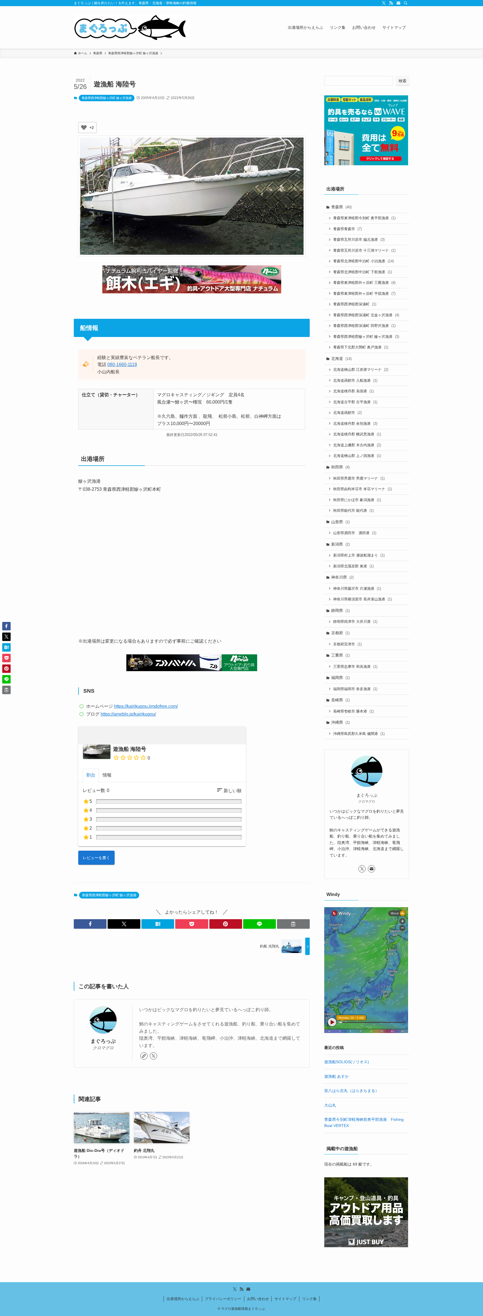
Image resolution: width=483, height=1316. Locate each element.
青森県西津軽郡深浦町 (354, 304)
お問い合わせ (258, 1299)
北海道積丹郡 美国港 (353, 391)
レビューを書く (96, 857)
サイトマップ (285, 1299)
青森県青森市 (347, 229)
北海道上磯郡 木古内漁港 (357, 445)
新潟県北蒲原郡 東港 (353, 566)
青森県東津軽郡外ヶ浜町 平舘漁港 (364, 293)
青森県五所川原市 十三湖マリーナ (364, 250)
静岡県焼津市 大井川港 (355, 621)
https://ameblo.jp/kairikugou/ (128, 714)
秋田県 (340, 467)
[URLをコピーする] (293, 924)
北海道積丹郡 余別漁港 (355, 423)
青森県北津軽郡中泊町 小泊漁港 (363, 261)
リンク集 (309, 1299)
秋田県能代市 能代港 (353, 510)
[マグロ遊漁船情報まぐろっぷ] (130, 27)
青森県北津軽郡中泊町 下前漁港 (362, 272)
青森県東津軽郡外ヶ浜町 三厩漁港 (364, 282)
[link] (144, 1056)
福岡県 (340, 677)
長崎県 (340, 700)
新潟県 (340, 544)
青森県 (341, 207)
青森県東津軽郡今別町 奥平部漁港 (364, 218)
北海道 (341, 358)
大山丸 (330, 1105)
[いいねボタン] (84, 127)
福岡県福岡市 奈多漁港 (355, 689)
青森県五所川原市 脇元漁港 (359, 239)
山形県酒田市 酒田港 (354, 533)
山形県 (340, 522)
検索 (402, 81)
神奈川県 (342, 577)
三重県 (340, 655)
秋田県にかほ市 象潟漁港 (357, 500)
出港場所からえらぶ (183, 1299)
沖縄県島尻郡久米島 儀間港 (359, 734)
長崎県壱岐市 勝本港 (353, 711)
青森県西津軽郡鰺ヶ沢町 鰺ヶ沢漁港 (107, 98)
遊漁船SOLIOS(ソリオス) (346, 1062)
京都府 (340, 633)
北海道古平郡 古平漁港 (355, 402)
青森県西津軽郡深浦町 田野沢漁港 (364, 326)
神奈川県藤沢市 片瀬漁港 (357, 588)
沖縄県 (340, 722)
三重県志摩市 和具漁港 (355, 666)
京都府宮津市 (347, 644)
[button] (90, 924)
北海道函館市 (347, 413)
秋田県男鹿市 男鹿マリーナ (359, 478)
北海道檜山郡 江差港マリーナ (360, 369)
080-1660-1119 (122, 364)
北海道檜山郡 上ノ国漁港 (357, 456)
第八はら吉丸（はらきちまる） (351, 1090)
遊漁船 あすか (336, 1076)
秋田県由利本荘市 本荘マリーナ (362, 489)
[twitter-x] (383, 3)
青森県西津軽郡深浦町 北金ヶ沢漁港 (366, 315)
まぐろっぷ (103, 1041)
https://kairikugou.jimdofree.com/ (146, 706)
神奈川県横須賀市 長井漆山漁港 (362, 599)
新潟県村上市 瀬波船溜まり (359, 555)
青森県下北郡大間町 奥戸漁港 (360, 347)
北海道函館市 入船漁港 (355, 380)
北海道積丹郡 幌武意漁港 (357, 434)
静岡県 (340, 610)
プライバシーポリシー (223, 1299)
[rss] (391, 3)
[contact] (398, 3)
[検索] (405, 3)
